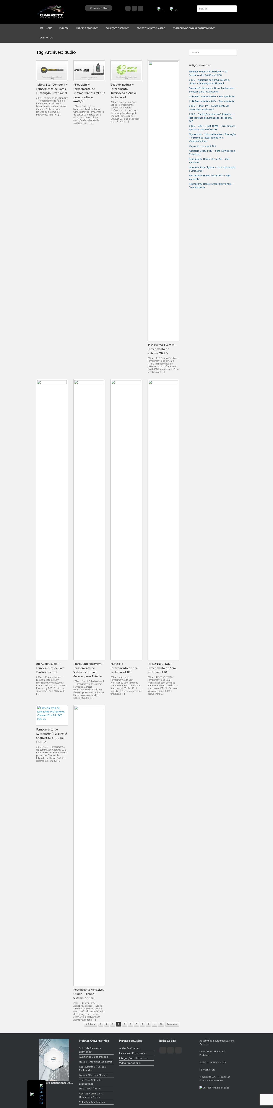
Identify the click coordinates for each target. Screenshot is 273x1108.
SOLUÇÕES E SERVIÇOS (117, 28)
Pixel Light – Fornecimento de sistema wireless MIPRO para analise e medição (89, 93)
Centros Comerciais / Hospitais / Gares (91, 1095)
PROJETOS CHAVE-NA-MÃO (151, 28)
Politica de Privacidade (212, 1062)
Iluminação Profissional (132, 1053)
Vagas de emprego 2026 (202, 146)
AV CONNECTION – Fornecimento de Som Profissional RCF (162, 668)
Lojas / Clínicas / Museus (93, 1075)
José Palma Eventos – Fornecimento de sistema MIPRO (162, 349)
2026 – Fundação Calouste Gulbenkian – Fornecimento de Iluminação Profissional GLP (211, 118)
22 (161, 1024)
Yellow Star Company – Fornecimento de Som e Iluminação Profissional (52, 89)
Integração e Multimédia (133, 1058)
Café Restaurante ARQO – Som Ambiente (211, 101)
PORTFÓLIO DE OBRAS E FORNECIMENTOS (194, 28)
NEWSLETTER (207, 1069)
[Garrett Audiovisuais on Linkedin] (140, 8)
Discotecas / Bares (90, 1088)
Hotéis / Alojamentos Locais (96, 1061)
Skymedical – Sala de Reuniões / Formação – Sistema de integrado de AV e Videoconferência (212, 138)
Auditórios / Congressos (93, 1056)
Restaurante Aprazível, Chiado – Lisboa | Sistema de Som (89, 994)
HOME (49, 28)
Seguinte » (172, 1024)
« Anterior (90, 1024)
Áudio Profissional (130, 1048)
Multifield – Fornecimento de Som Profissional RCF (124, 668)
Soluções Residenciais (92, 1102)
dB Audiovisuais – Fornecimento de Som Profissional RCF (50, 668)
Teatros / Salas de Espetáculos (90, 1082)
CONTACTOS (46, 37)
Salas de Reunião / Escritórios (90, 1050)
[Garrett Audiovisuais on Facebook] (128, 8)
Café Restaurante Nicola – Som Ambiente (211, 96)
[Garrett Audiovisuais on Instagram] (134, 8)
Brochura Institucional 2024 (56, 1083)
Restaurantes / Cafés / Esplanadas (92, 1068)
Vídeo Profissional (130, 1063)
